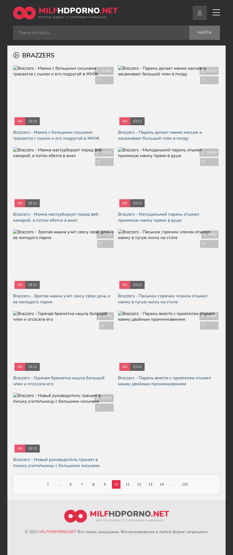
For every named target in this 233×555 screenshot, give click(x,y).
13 (150, 484)
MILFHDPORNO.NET (57, 532)
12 (139, 484)
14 (162, 484)
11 (128, 484)
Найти (204, 32)
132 (185, 484)
